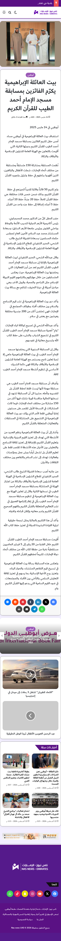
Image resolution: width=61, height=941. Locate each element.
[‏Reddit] (15, 602)
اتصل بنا (40, 919)
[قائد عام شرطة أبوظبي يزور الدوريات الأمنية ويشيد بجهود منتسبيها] (45, 800)
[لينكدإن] (38, 602)
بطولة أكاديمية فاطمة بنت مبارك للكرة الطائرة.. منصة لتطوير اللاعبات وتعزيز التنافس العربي (16, 776)
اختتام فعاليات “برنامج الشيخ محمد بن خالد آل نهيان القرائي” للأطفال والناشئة (16, 814)
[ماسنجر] (7, 602)
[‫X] (46, 602)
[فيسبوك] (53, 602)
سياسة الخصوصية (25, 919)
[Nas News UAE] (46, 12)
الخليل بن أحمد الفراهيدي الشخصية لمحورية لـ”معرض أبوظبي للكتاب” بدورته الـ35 (30, 639)
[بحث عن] (9, 13)
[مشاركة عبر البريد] (26, 609)
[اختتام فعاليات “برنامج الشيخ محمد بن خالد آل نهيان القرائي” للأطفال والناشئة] (16, 800)
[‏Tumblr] (30, 602)
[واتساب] (42, 609)
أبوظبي (30, 75)
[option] (30, 636)
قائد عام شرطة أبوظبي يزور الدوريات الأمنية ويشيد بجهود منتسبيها (46, 814)
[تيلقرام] (34, 609)
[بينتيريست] (23, 602)
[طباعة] (19, 609)
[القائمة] (4, 13)
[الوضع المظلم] (15, 13)
